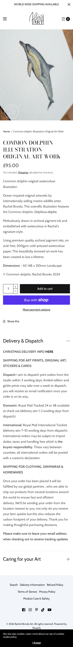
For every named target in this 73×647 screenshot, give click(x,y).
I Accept (36, 643)
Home (6, 131)
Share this (13, 321)
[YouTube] (49, 610)
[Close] (69, 4)
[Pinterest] (36, 610)
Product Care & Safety (36, 598)
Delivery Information (32, 585)
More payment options (36, 309)
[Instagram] (30, 610)
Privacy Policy (47, 591)
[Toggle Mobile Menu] (7, 19)
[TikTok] (43, 610)
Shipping (23, 172)
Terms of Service (27, 591)
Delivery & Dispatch (23, 340)
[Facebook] (23, 610)
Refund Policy (55, 585)
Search (14, 585)
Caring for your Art (22, 559)
